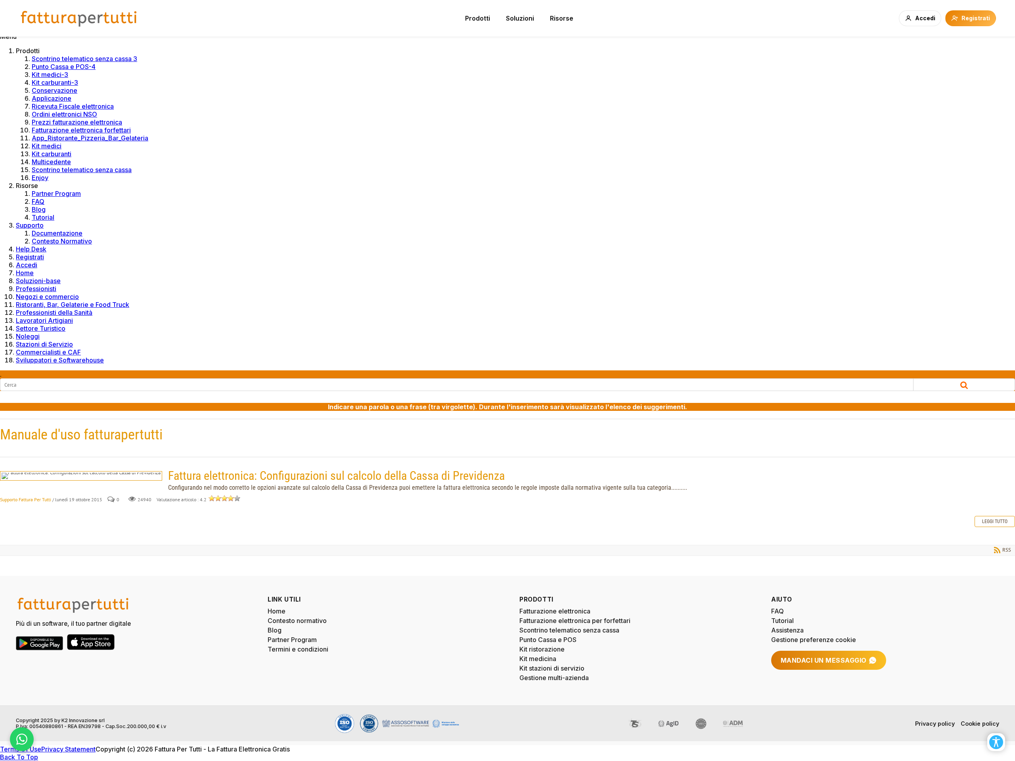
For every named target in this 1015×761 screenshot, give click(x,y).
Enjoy (40, 178)
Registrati (30, 257)
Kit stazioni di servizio (551, 668)
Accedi (26, 265)
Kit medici (46, 146)
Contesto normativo (297, 621)
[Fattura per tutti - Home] (79, 18)
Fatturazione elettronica (554, 611)
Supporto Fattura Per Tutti (25, 499)
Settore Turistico (40, 328)
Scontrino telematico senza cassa (82, 170)
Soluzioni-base (38, 281)
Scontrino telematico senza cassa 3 (84, 59)
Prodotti (477, 18)
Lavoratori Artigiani (44, 320)
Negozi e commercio (47, 297)
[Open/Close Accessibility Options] (996, 742)
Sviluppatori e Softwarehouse (60, 360)
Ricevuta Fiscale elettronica (73, 106)
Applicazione (51, 98)
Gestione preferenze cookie (813, 640)
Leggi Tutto (994, 521)
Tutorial (43, 217)
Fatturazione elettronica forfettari (81, 130)
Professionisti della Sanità (54, 312)
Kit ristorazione (542, 649)
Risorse (561, 18)
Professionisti (36, 289)
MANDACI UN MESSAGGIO (824, 660)
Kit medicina (537, 659)
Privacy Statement (68, 749)
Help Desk (31, 249)
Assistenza (787, 630)
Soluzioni (520, 18)
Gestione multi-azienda (554, 678)
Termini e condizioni (298, 649)
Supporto (30, 225)
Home (25, 273)
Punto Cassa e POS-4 (64, 67)
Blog (39, 209)
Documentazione (57, 233)
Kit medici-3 (50, 75)
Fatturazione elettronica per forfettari (574, 621)
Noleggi (28, 336)
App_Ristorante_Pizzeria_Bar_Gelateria (90, 138)
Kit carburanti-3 (55, 82)
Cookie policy (980, 723)
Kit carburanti (51, 154)
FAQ (38, 201)
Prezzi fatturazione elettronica (77, 122)
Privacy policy (935, 723)
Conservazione (54, 90)
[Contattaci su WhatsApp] (22, 739)
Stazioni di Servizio (44, 344)
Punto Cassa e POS (547, 640)
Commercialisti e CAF (48, 352)
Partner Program (56, 193)
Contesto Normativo (62, 241)
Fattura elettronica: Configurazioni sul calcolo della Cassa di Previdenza (81, 476)
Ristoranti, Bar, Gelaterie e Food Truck (72, 305)
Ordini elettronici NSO (64, 114)
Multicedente (51, 162)
